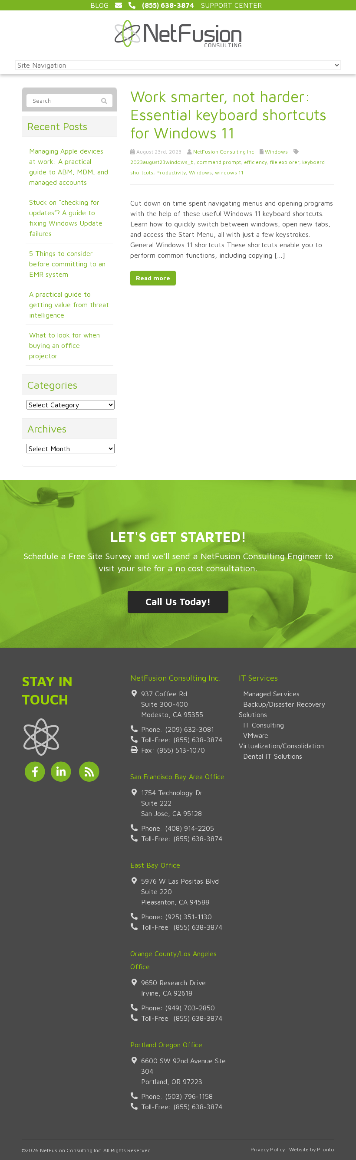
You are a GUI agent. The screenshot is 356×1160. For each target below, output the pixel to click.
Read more (153, 278)
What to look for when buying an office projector (64, 345)
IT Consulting (263, 725)
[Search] (104, 101)
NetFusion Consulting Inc (223, 151)
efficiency (255, 162)
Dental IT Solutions (272, 756)
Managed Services (271, 694)
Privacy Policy (268, 1149)
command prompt (219, 162)
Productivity (171, 172)
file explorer (284, 162)
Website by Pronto (311, 1149)
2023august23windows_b (162, 162)
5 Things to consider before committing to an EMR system (67, 263)
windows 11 (229, 172)
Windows (276, 151)
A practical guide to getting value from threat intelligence (69, 304)
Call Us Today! (178, 601)
